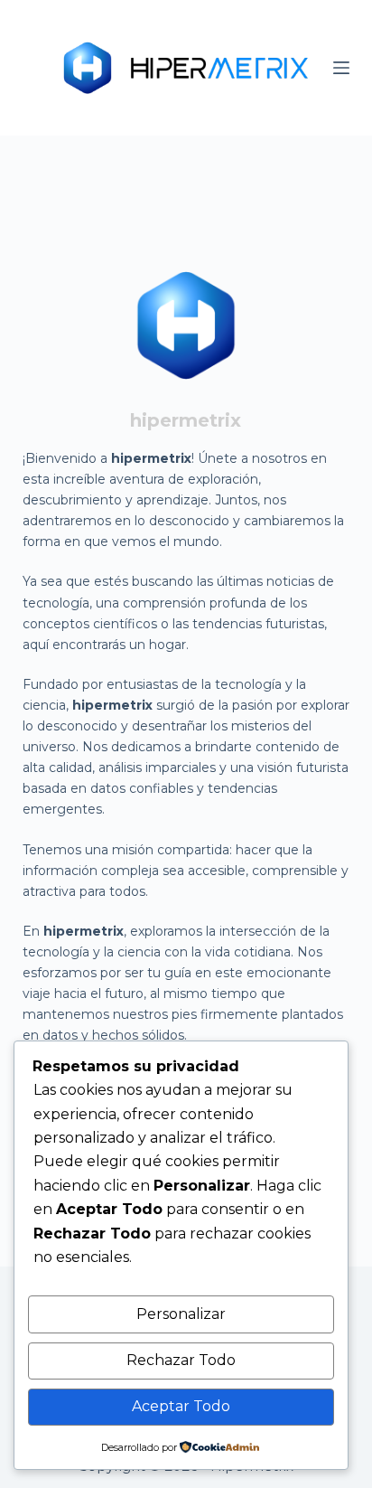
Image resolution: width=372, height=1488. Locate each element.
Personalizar (181, 1314)
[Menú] (341, 68)
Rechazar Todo (181, 1360)
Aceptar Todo (181, 1406)
